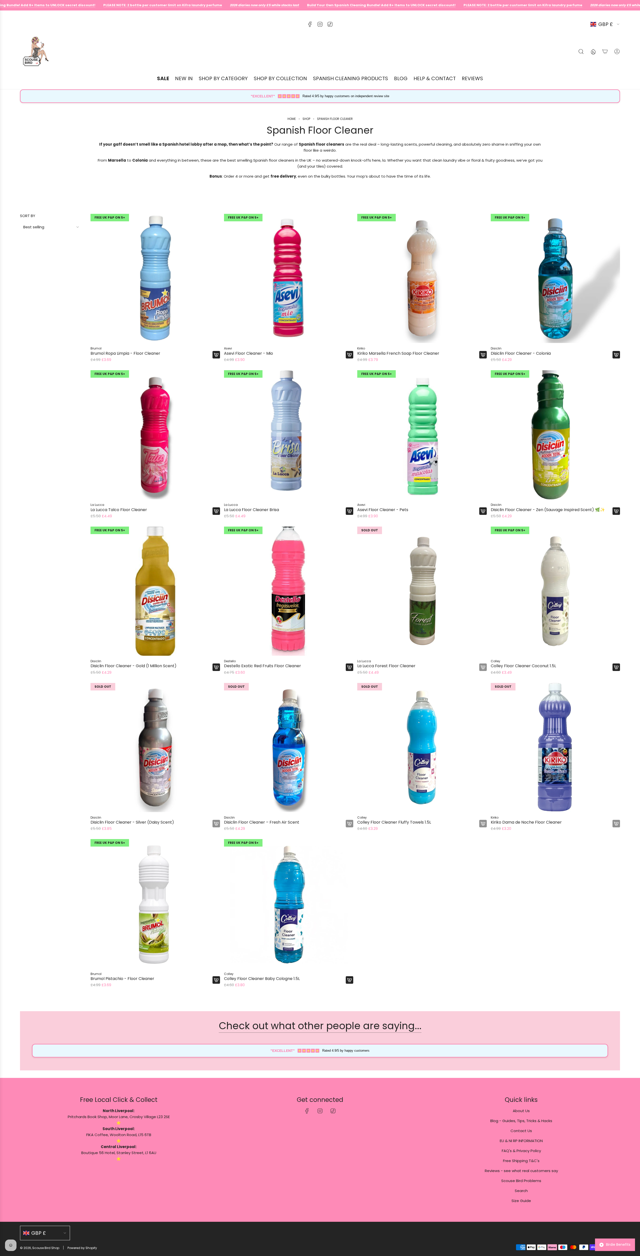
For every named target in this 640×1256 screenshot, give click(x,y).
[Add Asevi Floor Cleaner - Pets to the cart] (483, 511)
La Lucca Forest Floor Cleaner (386, 665)
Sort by (27, 216)
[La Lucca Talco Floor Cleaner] (155, 435)
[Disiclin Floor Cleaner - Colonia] (555, 278)
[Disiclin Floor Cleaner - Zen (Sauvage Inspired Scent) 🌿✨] (555, 435)
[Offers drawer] (593, 51)
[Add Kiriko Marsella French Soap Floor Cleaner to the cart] (483, 354)
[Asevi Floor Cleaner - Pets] (422, 435)
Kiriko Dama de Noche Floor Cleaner (526, 822)
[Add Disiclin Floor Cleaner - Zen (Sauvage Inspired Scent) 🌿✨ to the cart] (616, 511)
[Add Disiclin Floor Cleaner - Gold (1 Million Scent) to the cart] (216, 667)
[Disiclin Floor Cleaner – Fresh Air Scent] (289, 747)
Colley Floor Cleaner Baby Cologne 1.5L (262, 978)
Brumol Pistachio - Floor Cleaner (122, 978)
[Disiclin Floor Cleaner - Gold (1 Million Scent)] (155, 591)
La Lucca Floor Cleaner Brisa (251, 509)
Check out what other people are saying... (320, 1026)
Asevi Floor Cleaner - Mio (248, 353)
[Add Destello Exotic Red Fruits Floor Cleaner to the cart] (349, 667)
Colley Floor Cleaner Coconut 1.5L (523, 665)
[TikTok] (330, 24)
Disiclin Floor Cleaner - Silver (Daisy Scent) (132, 822)
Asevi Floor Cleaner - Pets (382, 509)
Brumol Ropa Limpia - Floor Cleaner (125, 353)
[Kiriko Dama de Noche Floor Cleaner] (555, 747)
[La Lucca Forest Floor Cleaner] (422, 591)
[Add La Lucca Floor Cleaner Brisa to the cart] (349, 511)
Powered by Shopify (82, 1248)
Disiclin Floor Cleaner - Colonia (521, 353)
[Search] (581, 51)
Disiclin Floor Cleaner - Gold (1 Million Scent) (133, 665)
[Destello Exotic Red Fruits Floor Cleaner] (289, 591)
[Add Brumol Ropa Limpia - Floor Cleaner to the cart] (216, 354)
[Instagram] (320, 24)
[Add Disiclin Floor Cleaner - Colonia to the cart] (616, 354)
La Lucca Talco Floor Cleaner (118, 509)
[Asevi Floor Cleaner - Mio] (289, 278)
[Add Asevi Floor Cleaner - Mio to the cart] (349, 354)
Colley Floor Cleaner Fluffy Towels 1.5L (394, 822)
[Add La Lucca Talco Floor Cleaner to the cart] (216, 511)
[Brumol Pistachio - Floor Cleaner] (155, 903)
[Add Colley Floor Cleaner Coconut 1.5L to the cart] (616, 667)
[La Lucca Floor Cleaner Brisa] (289, 435)
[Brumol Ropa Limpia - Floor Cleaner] (155, 278)
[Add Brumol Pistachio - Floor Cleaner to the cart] (216, 980)
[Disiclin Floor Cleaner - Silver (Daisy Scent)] (155, 747)
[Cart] (605, 51)
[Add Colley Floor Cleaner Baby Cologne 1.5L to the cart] (349, 980)
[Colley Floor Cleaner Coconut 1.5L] (555, 591)
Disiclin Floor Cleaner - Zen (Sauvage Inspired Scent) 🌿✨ (548, 509)
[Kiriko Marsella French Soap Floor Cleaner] (422, 278)
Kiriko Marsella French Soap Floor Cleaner (398, 353)
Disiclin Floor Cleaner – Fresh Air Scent (261, 822)
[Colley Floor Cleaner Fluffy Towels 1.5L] (422, 747)
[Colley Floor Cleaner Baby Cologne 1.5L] (289, 903)
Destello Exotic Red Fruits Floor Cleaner (262, 665)
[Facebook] (310, 24)
